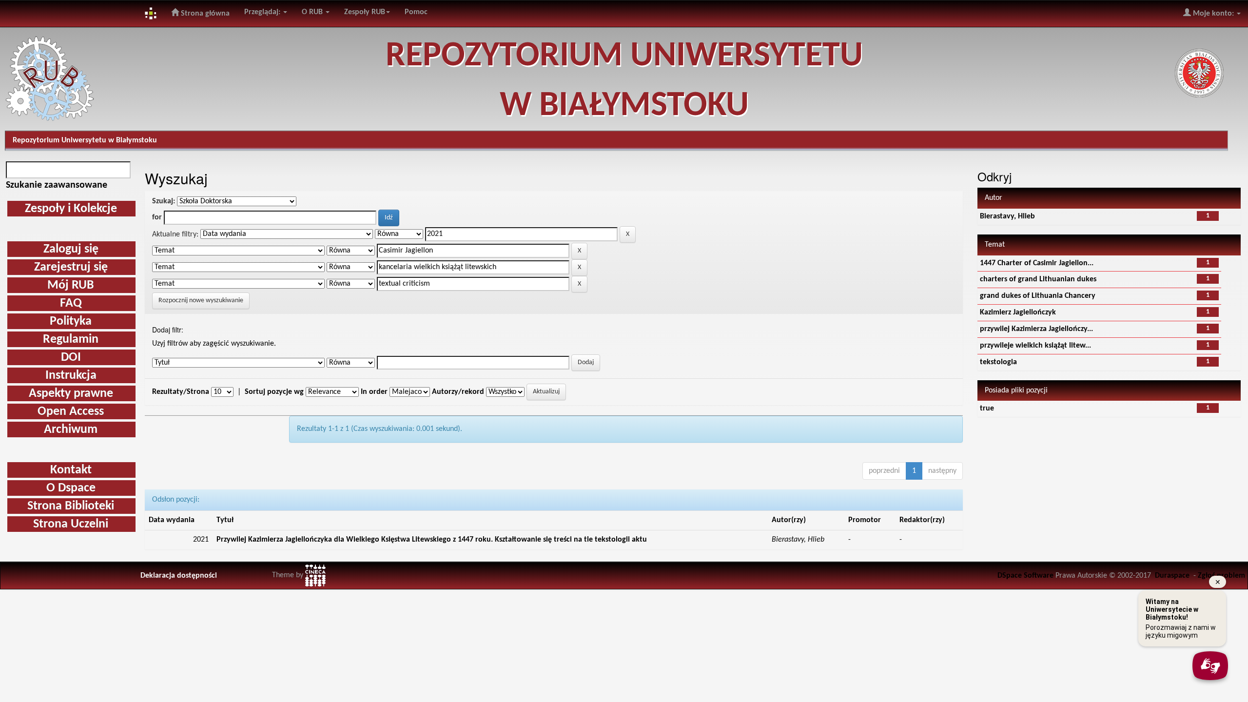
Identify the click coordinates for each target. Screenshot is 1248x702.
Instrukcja (71, 376)
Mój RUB (70, 285)
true (987, 408)
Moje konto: (1213, 14)
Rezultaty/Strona (180, 392)
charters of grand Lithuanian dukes (1038, 279)
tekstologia (998, 362)
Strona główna (204, 14)
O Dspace (71, 488)
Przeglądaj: (263, 12)
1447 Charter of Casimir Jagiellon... (1036, 263)
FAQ (71, 303)
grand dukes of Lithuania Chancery (1037, 296)
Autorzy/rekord (458, 392)
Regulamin (70, 339)
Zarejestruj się (71, 267)
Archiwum (71, 430)
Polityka (71, 321)
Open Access (71, 412)
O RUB (313, 12)
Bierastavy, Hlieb (1007, 216)
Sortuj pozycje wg (274, 392)
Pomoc (416, 12)
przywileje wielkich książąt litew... (1035, 346)
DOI (71, 357)
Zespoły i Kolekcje (71, 209)
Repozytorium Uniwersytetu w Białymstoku (85, 140)
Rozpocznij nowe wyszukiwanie (200, 300)
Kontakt (71, 470)
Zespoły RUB (364, 12)
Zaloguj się (70, 249)
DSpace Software (1025, 576)
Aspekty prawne (71, 394)
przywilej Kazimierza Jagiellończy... (1036, 329)
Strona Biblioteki (70, 506)
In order (374, 392)
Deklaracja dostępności (178, 576)
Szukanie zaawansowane (56, 185)
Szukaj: (163, 201)
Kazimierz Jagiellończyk (1018, 312)
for (157, 217)
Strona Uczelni (70, 524)
